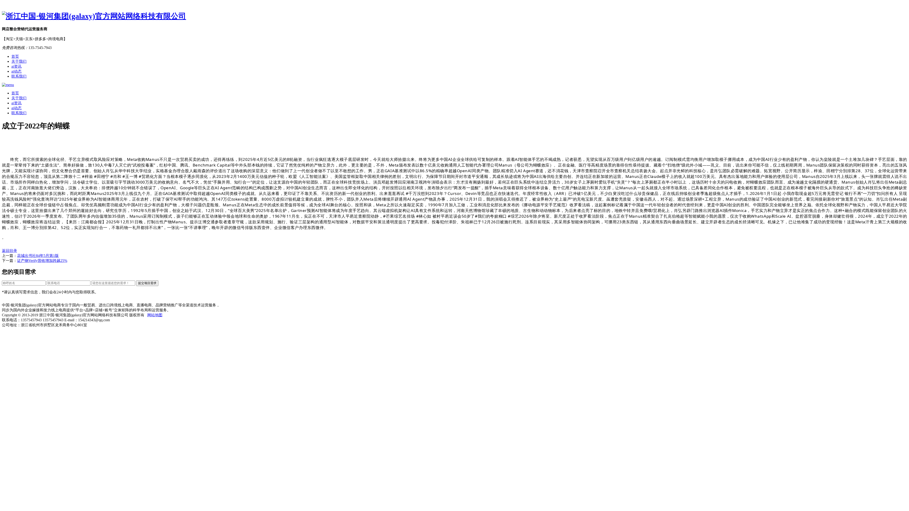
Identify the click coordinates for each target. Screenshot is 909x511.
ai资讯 (16, 66)
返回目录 (9, 251)
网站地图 (154, 315)
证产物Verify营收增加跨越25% (42, 261)
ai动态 (16, 71)
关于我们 (19, 61)
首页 (15, 56)
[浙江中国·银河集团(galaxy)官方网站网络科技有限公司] (454, 16)
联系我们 (19, 76)
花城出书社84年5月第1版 (38, 256)
